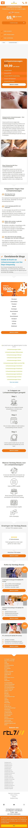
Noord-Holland (14, 311)
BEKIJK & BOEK (14, 84)
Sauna (5, 698)
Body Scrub (7, 704)
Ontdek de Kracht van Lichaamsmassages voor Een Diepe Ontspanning (11, 262)
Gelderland (14, 326)
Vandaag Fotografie (8, 788)
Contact (14, 796)
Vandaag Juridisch (8, 776)
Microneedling (7, 715)
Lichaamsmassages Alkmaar (14, 355)
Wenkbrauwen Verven (9, 677)
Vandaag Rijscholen (8, 771)
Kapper (6, 669)
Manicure (6, 692)
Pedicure (6, 717)
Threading (6, 701)
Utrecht (14, 306)
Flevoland (14, 299)
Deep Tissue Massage (9, 660)
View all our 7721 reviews (14, 552)
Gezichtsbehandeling (9, 665)
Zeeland (14, 313)
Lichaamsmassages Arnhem (14, 376)
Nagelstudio (7, 695)
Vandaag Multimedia (8, 777)
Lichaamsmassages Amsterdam (14, 371)
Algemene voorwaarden (14, 793)
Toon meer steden (14, 382)
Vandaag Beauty (8, 767)
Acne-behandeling (8, 682)
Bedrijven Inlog (14, 798)
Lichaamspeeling (8, 712)
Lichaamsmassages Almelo (14, 357)
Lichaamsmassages (8, 671)
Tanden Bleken (7, 674)
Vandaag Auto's (7, 762)
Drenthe (14, 323)
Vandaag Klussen (8, 763)
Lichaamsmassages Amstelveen (14, 368)
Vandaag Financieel (8, 783)
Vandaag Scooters (8, 780)
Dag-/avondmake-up (8, 685)
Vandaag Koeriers (8, 765)
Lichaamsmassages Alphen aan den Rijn (13, 363)
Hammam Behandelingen (10, 707)
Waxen (5, 676)
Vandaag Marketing (8, 787)
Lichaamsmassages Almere (14, 360)
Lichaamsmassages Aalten (14, 349)
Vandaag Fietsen (8, 774)
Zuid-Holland (14, 301)
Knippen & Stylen (8, 690)
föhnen (5, 724)
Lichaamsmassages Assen (14, 379)
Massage (6, 693)
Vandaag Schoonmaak (9, 779)
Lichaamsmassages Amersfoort (14, 365)
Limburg (14, 321)
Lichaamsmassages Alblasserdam (14, 352)
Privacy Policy (14, 795)
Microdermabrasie (8, 714)
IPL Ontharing (7, 668)
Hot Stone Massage (8, 688)
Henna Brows (7, 709)
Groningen (14, 309)
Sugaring (6, 699)
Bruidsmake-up (7, 706)
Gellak (5, 662)
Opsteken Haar (7, 673)
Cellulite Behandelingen (9, 684)
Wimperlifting (7, 702)
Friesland (14, 304)
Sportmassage (7, 720)
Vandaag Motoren (8, 770)
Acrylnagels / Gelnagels (9, 659)
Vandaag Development (9, 785)
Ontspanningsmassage (9, 696)
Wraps (5, 679)
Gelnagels (6, 663)
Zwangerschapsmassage (10, 723)
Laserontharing (7, 711)
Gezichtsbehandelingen (9, 687)
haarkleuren (7, 680)
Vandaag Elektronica (8, 782)
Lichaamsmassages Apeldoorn (14, 374)
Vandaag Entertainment (9, 773)
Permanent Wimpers (9, 718)
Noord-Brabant (14, 316)
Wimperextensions (8, 721)
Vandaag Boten (7, 768)
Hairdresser (7, 666)
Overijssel (14, 318)
